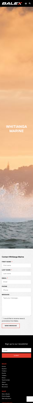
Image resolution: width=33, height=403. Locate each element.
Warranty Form (6, 398)
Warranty (5, 384)
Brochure (5, 387)
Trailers (4, 371)
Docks (4, 373)
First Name (6, 262)
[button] (25, 3)
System (4, 369)
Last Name (6, 270)
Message (5, 294)
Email (4, 278)
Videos (4, 375)
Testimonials (6, 380)
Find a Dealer (6, 396)
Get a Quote (6, 394)
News (4, 378)
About (4, 382)
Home (4, 366)
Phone (4, 286)
